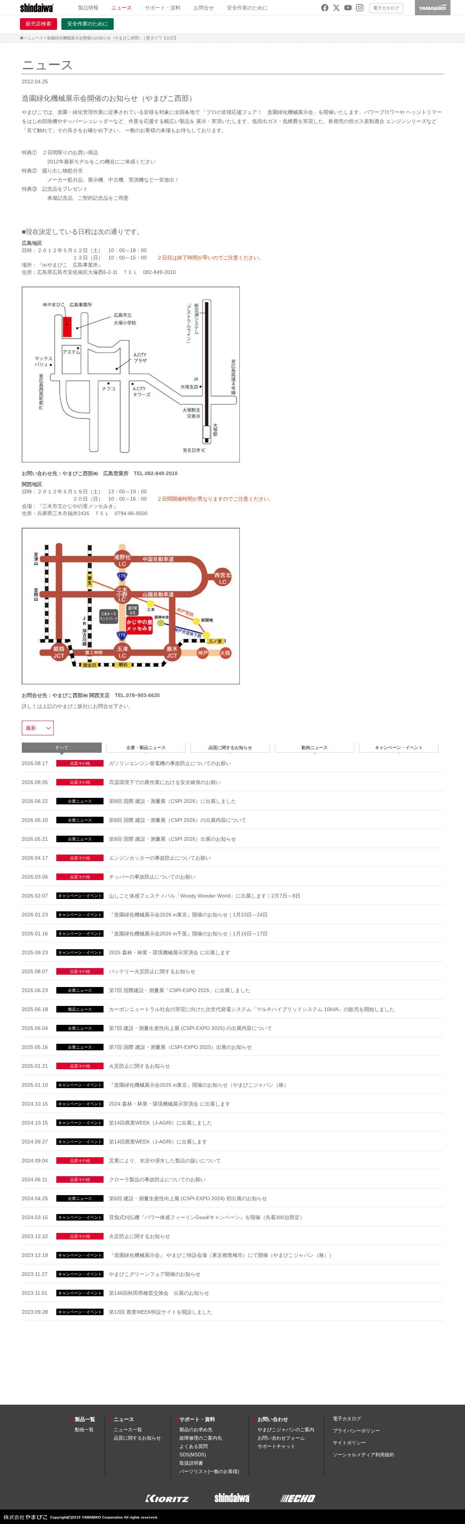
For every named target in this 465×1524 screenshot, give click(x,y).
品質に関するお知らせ (137, 1438)
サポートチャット (276, 1446)
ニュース (35, 38)
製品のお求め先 (196, 1429)
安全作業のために (247, 8)
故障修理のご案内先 (200, 1438)
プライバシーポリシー (356, 1430)
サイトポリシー (349, 1442)
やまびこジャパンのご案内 (286, 1429)
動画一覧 (84, 1429)
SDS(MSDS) (192, 1454)
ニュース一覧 (128, 1429)
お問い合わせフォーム (281, 1438)
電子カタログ (386, 8)
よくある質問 (193, 1446)
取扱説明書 (191, 1463)
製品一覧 (85, 1419)
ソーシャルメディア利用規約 (363, 1454)
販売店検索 (38, 24)
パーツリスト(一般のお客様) (209, 1471)
